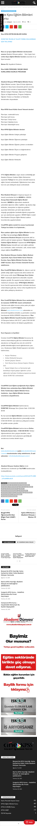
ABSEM (9, 483)
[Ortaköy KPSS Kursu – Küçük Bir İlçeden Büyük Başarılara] (30, 549)
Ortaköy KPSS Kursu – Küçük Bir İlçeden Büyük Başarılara (30, 555)
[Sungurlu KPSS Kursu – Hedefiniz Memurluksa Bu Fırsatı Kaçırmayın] (6, 549)
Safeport (9, 22)
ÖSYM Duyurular (6, 813)
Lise (25, 487)
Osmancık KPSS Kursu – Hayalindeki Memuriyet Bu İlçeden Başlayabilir (18, 555)
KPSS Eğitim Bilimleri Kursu (14, 7)
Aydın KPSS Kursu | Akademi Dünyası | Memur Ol (28, 515)
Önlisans (30, 487)
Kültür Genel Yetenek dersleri (9, 487)
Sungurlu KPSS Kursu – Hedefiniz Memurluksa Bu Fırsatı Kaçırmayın (6, 555)
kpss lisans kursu (6, 485)
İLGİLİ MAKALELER (9, 542)
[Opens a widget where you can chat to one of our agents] (29, 822)
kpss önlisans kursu (24, 485)
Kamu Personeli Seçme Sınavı (10, 801)
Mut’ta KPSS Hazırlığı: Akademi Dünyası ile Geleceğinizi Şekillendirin (12, 584)
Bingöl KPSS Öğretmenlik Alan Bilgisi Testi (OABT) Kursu (8, 516)
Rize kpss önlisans (6, 494)
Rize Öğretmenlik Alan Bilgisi (9, 496)
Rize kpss (21, 488)
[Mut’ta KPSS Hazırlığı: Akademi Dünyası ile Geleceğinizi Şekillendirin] (31, 584)
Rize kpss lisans (20, 492)
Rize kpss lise (28, 492)
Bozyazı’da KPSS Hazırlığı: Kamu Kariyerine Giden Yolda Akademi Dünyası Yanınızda (12, 573)
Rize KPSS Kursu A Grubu (8, 492)
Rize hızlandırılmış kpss (11, 488)
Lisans (20, 487)
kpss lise (15, 485)
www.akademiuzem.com (15, 310)
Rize (3, 488)
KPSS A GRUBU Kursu (8, 807)
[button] (34, 3)
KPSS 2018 (15, 483)
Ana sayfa (3, 7)
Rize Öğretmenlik (17, 494)
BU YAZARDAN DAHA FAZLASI (25, 542)
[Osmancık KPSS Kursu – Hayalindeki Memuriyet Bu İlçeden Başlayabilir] (18, 549)
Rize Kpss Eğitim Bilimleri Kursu (10, 490)
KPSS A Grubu (22, 483)
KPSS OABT (5, 810)
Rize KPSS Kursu (23, 490)
